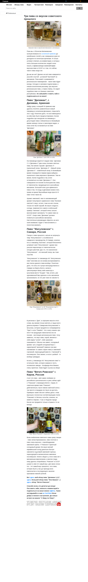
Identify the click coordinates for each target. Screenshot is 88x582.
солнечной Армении (48, 54)
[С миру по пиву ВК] (66, 1)
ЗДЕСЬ (52, 491)
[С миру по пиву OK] (80, 1)
